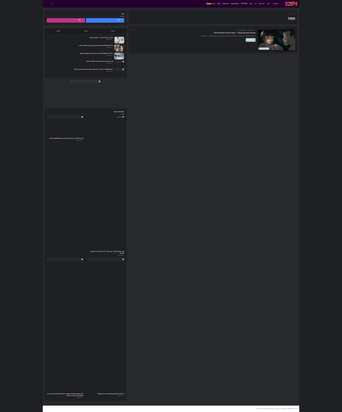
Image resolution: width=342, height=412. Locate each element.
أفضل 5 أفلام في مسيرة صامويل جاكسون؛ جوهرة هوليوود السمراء (66, 138)
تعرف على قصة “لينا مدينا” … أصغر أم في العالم (101, 37)
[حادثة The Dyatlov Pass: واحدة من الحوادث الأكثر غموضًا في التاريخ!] (119, 56)
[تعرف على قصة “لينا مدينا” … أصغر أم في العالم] (119, 40)
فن (255, 3)
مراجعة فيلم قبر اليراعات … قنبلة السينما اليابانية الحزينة (235, 33)
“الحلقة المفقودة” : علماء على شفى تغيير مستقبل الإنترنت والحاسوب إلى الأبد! (93, 69)
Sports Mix (244, 3)
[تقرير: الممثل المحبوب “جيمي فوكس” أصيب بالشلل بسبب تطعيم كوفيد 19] (106, 183)
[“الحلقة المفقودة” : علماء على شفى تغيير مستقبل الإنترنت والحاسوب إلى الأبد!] (119, 71)
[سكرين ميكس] (291, 4)
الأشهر (113, 31)
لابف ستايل (262, 3)
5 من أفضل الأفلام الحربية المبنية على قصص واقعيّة (111, 393)
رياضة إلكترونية (235, 3)
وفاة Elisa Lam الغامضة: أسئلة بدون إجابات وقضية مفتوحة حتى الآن (96, 45)
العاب (211, 3)
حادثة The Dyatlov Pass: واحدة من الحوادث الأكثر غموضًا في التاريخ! (96, 53)
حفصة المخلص (251, 30)
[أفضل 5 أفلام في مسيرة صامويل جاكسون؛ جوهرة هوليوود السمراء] (65, 126)
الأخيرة (86, 31)
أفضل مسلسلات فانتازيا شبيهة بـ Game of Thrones (99, 61)
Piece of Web (260, 408)
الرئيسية (275, 3)
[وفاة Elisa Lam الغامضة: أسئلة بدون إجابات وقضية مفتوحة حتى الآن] (119, 48)
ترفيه (251, 3)
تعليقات (58, 31)
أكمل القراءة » (250, 40)
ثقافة (219, 3)
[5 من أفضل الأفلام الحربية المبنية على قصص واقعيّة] (106, 325)
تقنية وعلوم (226, 3)
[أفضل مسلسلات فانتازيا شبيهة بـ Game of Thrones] (119, 64)
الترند (268, 3)
